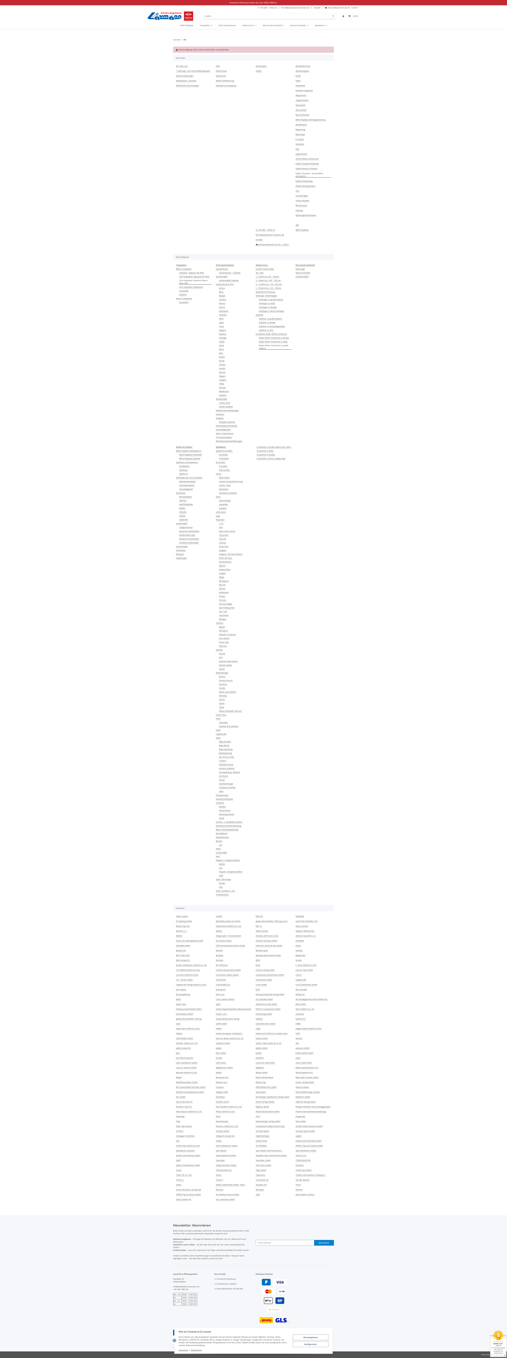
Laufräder (223, 722)
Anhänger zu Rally (267, 303)
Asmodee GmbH (183, 945)
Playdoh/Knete (222, 837)
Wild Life (223, 646)
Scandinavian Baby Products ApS (270, 1126)
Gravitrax (223, 684)
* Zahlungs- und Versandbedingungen (193, 71)
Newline (222, 334)
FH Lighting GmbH (184, 921)
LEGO (298, 1058)
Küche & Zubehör (226, 768)
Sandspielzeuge (226, 783)
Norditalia (220, 1097)
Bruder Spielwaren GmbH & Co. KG (191, 965)
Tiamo (178, 1170)
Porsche (222, 600)
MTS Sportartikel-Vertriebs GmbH (190, 1087)
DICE (258, 989)
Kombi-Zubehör (226, 406)
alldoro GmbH (262, 931)
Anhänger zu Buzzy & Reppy (271, 311)
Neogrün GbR (222, 1092)
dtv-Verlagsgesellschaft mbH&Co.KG (311, 999)
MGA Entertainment (264, 1077)
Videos (259, 71)
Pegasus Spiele (262, 1106)
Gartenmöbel (221, 276)
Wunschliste (301, 110)
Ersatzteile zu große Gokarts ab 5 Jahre (274, 447)
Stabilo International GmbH (188, 1155)
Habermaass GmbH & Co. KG (228, 926)
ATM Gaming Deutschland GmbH (230, 945)
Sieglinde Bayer (262, 1136)
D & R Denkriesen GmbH (306, 984)
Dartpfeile (223, 504)
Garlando (300, 1014)
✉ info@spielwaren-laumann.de (295, 7)
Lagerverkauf (301, 154)
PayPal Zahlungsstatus (305, 186)
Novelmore (224, 592)
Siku (221, 887)
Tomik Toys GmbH (303, 1170)
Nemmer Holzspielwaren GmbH (190, 1092)
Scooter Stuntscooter (265, 269)
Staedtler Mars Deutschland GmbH (271, 1155)
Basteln (222, 806)
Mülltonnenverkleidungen (227, 410)
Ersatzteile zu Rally (265, 451)
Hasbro (179, 1033)
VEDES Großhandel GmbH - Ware (230, 1184)
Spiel (221, 791)
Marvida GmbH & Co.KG (186, 1072)
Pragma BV (300, 1116)
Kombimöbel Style (187, 535)
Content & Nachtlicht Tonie (231, 481)
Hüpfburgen (181, 558)
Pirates (222, 596)
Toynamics (260, 1175)
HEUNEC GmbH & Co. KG (187, 1043)
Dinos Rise (223, 546)
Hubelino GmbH (223, 1043)
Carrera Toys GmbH (304, 970)
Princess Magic (225, 604)
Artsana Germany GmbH (266, 940)
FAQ (297, 149)
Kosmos (219, 650)
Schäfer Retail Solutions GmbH (309, 1126)
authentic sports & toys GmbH (269, 945)
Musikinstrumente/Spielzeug (228, 826)
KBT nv (259, 926)
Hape (218, 738)
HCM (298, 1033)
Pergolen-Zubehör (227, 422)
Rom (221, 353)
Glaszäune (223, 311)
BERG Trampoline (183, 269)
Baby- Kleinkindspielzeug (227, 829)
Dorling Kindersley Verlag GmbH (270, 994)
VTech (298, 1184)
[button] (343, 16)
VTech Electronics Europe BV (188, 1189)
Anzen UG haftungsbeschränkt (189, 940)
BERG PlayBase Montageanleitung (310, 119)
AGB (218, 66)
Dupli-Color (181, 1004)
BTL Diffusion (222, 965)
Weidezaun (224, 391)
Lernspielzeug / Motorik (229, 772)
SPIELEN (182, 512)
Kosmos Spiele (225, 665)
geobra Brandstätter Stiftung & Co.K (272, 921)
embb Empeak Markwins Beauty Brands (233, 1009)
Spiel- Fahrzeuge (223, 879)
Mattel (219, 1072)
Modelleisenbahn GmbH (187, 1082)
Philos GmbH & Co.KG (225, 1111)
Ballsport (180, 554)
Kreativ (222, 688)
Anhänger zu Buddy (267, 307)
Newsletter (300, 85)
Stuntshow (223, 615)
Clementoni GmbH (264, 979)
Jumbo (258, 1053)
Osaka (221, 341)
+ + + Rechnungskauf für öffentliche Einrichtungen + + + (252, 3)
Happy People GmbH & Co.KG (308, 1028)
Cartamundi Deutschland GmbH (270, 975)
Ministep (223, 695)
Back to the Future (227, 531)
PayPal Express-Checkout (307, 168)
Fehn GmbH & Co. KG (305, 1009)
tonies (218, 474)
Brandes (219, 960)
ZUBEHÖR (183, 519)
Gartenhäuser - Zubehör (230, 272)
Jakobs (219, 1048)
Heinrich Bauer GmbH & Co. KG (229, 1038)
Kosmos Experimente (228, 661)
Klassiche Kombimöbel (189, 531)
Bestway (219, 955)
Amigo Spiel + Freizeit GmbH (228, 936)
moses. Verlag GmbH (305, 1082)
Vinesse (222, 387)
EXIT (221, 657)
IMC (297, 1043)
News (298, 80)
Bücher (222, 653)
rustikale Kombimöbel (189, 542)
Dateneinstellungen (184, 76)
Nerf (218, 856)
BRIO (258, 960)
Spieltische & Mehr (224, 451)
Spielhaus (183, 470)
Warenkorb (300, 105)
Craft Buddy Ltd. (223, 984)
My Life (222, 584)
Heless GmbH (262, 1038)
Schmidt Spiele (262, 1131)
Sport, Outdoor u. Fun (225, 891)
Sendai (222, 368)
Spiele (221, 703)
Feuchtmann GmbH (184, 1014)
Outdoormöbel (302, 276)
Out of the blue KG (184, 1101)
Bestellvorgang (302, 71)
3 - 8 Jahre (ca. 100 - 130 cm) (268, 280)
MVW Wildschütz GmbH (266, 1087)
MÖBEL (182, 508)
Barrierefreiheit (302, 115)
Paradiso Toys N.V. (184, 1106)
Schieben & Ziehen (227, 787)
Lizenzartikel (221, 852)
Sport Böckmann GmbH (306, 1150)
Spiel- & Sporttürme (224, 433)
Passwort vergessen (304, 90)
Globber (259, 1019)
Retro (221, 349)
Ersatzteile (183, 291)
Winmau (219, 1189)
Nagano (222, 330)
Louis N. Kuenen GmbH (186, 1067)
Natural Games (302, 1087)
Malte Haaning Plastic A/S (307, 1067)
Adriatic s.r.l (181, 931)
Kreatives (220, 803)
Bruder (222, 883)
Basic (221, 292)
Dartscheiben (225, 500)
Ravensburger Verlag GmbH (268, 1121)
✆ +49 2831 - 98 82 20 (267, 7)
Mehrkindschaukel (187, 481)
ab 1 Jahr (260, 272)
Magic (221, 577)
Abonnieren (324, 1243)
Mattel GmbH (261, 1072)
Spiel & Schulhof (303, 272)
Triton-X (219, 1180)
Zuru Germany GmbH (225, 1199)
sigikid (298, 1136)
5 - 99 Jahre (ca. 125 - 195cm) (268, 288)
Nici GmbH (181, 1097)
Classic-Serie (224, 403)
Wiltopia (222, 619)
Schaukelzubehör (186, 485)
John (178, 1053)
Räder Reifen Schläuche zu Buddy (274, 338)
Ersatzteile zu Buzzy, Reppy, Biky (271, 458)
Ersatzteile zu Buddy (266, 454)
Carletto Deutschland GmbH (228, 970)
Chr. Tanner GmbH (184, 979)
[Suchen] (333, 16)
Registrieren (301, 95)
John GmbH (221, 1053)
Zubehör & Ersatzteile (228, 726)
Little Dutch (221, 512)
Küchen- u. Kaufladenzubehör (229, 822)
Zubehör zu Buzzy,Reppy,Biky (272, 326)
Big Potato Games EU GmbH (228, 921)
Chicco (298, 975)
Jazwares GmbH (302, 1048)
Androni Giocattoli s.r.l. (306, 936)
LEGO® (219, 916)
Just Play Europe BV (184, 1058)
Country (222, 299)
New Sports (261, 1092)
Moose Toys (261, 1082)
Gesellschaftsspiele (224, 799)
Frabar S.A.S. (221, 1014)
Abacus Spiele (302, 926)
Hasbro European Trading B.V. (229, 1033)
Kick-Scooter (224, 470)
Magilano (260, 1067)
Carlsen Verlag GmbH (265, 970)
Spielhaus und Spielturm (187, 462)
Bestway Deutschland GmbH (268, 955)
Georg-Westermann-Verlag (227, 1019)
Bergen (222, 295)
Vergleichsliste (302, 100)
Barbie (222, 864)
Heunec (299, 1038)
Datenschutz (196, 1350)
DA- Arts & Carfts (226, 757)
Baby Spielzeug (226, 749)
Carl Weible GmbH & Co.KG (188, 970)
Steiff (218, 730)
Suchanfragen (302, 195)
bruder (299, 960)
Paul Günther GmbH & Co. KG (229, 1106)
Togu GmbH (261, 1170)
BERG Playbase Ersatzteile (190, 454)
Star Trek (223, 611)
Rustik (221, 360)
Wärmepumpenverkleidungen (229, 441)
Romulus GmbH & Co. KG (227, 1126)
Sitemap (299, 210)
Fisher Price (221, 715)
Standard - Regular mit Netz (191, 272)
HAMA (218, 1028)
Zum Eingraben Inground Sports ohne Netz (193, 281)
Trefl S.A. (180, 1180)
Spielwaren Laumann (185, 1150)
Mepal (179, 1077)
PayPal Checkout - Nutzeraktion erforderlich (309, 174)
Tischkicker (224, 458)
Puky (178, 1121)
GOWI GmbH (221, 1023)
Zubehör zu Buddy (267, 322)
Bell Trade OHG (183, 955)
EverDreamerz (225, 562)
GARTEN (182, 500)
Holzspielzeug (222, 795)
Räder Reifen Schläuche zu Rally (273, 341)
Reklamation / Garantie (186, 80)
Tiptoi (221, 707)
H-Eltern (222, 760)
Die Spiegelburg (183, 994)
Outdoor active (222, 1101)
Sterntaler (220, 1160)
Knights (222, 573)
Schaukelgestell (186, 489)
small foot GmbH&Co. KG (307, 921)
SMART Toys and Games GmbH (309, 1145)
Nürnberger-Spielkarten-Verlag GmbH (272, 1097)
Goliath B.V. (301, 1019)
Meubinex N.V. (222, 1077)
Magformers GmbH (224, 1067)
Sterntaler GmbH (263, 1160)
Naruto (222, 588)
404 (297, 225)
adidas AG (300, 994)
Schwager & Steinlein (185, 1136)
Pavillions (220, 414)
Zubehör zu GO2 (266, 330)
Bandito (219, 950)
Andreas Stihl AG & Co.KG (267, 936)
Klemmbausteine (226, 814)
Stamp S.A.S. (301, 1155)
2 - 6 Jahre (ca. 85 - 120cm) (267, 276)
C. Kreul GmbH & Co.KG (306, 965)
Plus (297, 191)
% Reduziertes (222, 894)
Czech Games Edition (225, 999)
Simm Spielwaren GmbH (226, 1145)
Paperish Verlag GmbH (306, 1101)
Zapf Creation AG (183, 1199)
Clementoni (221, 979)
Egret (218, 1004)
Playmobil (220, 519)
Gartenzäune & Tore (225, 284)
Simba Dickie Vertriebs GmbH (309, 1141)
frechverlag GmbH (264, 1014)
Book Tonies (224, 477)
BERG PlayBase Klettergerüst (188, 451)
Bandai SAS (181, 950)
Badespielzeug (225, 753)
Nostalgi (222, 338)
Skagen (222, 376)
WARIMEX (300, 916)
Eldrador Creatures (227, 634)
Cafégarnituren (186, 527)
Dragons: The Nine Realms (231, 554)
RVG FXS (259, 916)
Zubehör (183, 294)
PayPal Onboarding (304, 181)
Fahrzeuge (300, 269)
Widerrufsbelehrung (225, 80)
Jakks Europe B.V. (183, 1048)
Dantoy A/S (221, 989)
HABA (298, 1023)
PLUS (258, 1116)
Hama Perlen (224, 810)
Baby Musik (224, 745)
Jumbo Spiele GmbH (304, 1053)
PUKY (218, 718)
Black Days (300, 134)
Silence (222, 372)
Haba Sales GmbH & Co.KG (187, 1028)
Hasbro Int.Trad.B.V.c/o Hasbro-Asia (271, 1033)
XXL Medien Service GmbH (227, 1194)
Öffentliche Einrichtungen (187, 85)
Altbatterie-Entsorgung (226, 85)
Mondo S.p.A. (222, 1082)
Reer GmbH (301, 1121)
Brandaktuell (221, 833)
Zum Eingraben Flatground (191, 287)
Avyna (298, 945)
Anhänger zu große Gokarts (271, 299)
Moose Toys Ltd (183, 926)
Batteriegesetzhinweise (306, 215)
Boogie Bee (300, 955)
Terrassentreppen (224, 437)
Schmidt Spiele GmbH (305, 1131)
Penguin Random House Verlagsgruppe (313, 1106)
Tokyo (221, 383)
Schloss (222, 364)
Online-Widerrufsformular (307, 159)
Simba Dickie (261, 1141)
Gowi (178, 1023)
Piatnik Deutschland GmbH (268, 1111)
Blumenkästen (185, 496)
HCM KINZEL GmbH (184, 1038)
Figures (222, 565)
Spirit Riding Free (226, 607)
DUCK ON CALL (225, 558)
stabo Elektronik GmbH (226, 1155)
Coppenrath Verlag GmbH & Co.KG (191, 984)
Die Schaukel (301, 989)
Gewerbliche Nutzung (265, 292)
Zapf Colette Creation (305, 1194)
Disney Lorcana (226, 680)
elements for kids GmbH (266, 1004)
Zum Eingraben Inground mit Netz (194, 276)
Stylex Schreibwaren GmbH (188, 1165)
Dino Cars (220, 994)
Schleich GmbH (222, 1131)
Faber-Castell (182, 916)
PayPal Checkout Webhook (307, 163)
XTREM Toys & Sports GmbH (188, 1194)
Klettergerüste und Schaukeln (189, 477)
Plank (221, 345)
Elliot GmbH (301, 1004)
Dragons (222, 550)
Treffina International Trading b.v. (311, 1175)
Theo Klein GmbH (263, 1165)
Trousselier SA (262, 1180)
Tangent (222, 380)
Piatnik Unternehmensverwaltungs (311, 1111)
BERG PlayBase (186, 25)
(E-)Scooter (220, 462)
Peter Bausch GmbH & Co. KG (189, 1111)
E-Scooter (300, 139)
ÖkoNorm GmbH (303, 1097)
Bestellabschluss (303, 66)
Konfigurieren (310, 1344)
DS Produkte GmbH (264, 999)
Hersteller (300, 144)
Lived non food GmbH (265, 1062)
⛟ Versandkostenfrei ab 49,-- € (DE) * (341, 7)
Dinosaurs (223, 630)
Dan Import (181, 989)
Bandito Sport (262, 950)
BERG (178, 999)
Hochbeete (181, 550)
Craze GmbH (261, 984)
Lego (218, 516)
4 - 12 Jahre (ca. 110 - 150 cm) (269, 284)
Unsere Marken (302, 200)
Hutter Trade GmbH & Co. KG (268, 1043)
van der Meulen (303, 1180)
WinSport (260, 1189)
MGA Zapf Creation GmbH (307, 1077)
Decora (222, 303)
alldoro (219, 931)
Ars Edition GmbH (224, 940)
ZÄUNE (182, 516)
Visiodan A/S (261, 1184)
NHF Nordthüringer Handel (308, 1092)
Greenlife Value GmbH (265, 1023)
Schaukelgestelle (223, 429)
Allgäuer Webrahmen (305, 931)
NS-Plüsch (223, 776)
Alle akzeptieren (310, 1337)
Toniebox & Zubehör (228, 493)
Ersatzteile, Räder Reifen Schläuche (271, 334)
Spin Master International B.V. (269, 1150)
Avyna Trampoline (184, 298)
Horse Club (224, 642)
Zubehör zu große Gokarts (270, 318)
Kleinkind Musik (226, 764)
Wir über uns (182, 66)
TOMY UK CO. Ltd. (184, 1175)
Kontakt (317, 7)
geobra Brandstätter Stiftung (188, 1019)
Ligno (221, 322)
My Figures (224, 581)
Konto (298, 76)
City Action (223, 535)
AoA (220, 527)
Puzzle (222, 669)
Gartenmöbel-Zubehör (229, 280)
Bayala (222, 627)
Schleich (219, 623)
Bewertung (300, 129)
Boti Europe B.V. (183, 960)
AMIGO (179, 936)
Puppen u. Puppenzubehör (228, 860)
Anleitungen (261, 66)
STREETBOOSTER (303, 1160)
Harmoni (223, 315)
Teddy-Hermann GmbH (226, 1165)
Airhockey (223, 454)
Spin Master (221, 1150)
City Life (222, 539)
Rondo (222, 357)
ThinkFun (300, 1165)
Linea (221, 326)
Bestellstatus (301, 124)
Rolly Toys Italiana (184, 1126)
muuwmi (220, 1087)
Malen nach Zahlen (227, 692)
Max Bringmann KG (304, 1072)
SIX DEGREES (261, 1145)
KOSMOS (260, 1058)
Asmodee (300, 940)
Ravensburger (222, 672)
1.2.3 (221, 523)
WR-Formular (301, 205)
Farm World (224, 638)
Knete (221, 818)
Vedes (178, 1184)
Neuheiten (180, 493)
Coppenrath (221, 734)
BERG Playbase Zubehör (189, 458)
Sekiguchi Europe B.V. (225, 1136)
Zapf (221, 875)
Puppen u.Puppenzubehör (230, 871)
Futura (222, 307)
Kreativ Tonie (225, 485)
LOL (220, 868)
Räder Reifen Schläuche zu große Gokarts (273, 346)
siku (178, 1141)
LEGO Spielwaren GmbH (186, 1062)
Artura (222, 288)
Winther (299, 1189)
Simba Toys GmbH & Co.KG (188, 1145)
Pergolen (220, 418)
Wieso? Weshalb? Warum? (230, 711)
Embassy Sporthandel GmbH (188, 1009)
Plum (218, 1116)
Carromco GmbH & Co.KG (187, 975)
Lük (220, 845)
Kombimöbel (221, 399)
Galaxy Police (225, 569)
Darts (218, 496)
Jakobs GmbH (261, 1048)
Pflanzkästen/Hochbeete (226, 426)
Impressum (183, 1350)
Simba (218, 1141)
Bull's (258, 965)
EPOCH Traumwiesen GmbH (268, 1009)
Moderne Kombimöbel (189, 539)
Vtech (218, 848)
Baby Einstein (225, 741)
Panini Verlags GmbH (265, 1101)
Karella (219, 1058)
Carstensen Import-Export (227, 975)
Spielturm (183, 474)
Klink (221, 318)
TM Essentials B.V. (224, 1170)
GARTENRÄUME (186, 504)
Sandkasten (184, 466)
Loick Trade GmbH (304, 1062)
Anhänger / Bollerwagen (266, 295)
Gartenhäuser (222, 269)
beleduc (299, 950)
